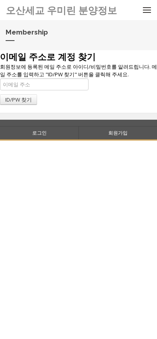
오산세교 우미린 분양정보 (61, 9)
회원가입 (118, 132)
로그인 (39, 132)
